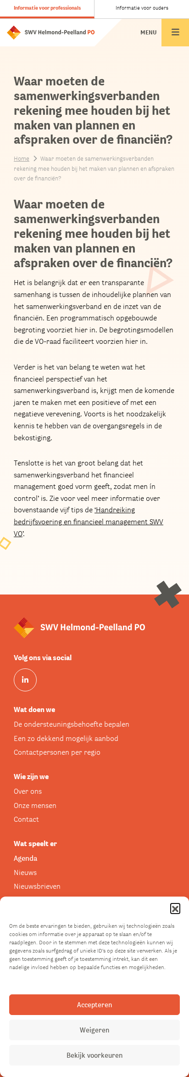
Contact (26, 819)
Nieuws (25, 872)
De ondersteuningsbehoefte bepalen (71, 724)
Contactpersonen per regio (57, 752)
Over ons (28, 791)
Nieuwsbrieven (37, 886)
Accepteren (94, 1005)
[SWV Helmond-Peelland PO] (50, 32)
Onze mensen (35, 805)
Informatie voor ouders (142, 7)
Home (21, 159)
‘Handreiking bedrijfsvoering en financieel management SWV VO (88, 521)
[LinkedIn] (25, 679)
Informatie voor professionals (47, 7)
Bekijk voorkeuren (94, 1055)
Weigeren (94, 1030)
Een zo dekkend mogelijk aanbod (66, 738)
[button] (175, 908)
